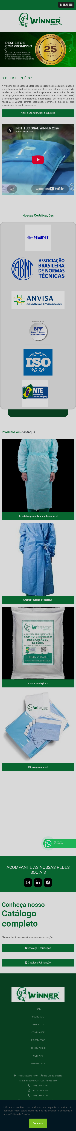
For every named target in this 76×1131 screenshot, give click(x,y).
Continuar (38, 1123)
